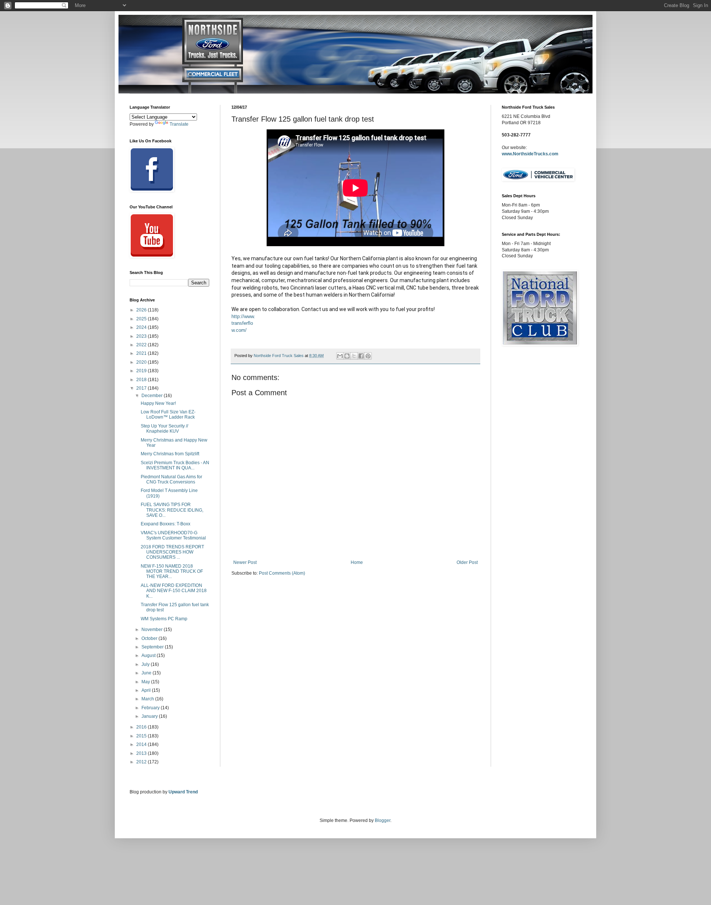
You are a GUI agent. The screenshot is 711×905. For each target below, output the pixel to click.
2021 (142, 353)
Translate (179, 124)
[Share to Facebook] (361, 356)
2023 (142, 336)
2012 (142, 761)
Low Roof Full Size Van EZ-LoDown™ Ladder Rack (168, 414)
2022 (142, 344)
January (150, 716)
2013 (142, 753)
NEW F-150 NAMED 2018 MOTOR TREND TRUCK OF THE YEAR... (172, 571)
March (148, 698)
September (153, 647)
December (152, 395)
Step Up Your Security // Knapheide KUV (164, 428)
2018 (142, 379)
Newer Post (245, 562)
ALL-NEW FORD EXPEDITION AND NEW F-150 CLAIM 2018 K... (174, 591)
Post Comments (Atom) (282, 573)
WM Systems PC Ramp (164, 618)
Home (357, 562)
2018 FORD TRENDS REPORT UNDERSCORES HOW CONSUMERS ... (172, 552)
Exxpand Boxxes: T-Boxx (165, 523)
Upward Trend (183, 792)
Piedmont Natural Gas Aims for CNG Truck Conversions (171, 479)
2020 (142, 362)
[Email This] (340, 356)
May (146, 681)
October (149, 638)
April (146, 690)
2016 (142, 727)
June (147, 673)
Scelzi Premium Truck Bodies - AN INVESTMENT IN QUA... (175, 465)
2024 (142, 327)
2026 (142, 310)
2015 (142, 736)
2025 (142, 318)
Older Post (467, 562)
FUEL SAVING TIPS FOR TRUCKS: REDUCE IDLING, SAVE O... (172, 510)
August (149, 655)
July (146, 664)
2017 (142, 388)
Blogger (382, 820)
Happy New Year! (158, 403)
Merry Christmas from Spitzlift (170, 453)
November (152, 629)
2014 (142, 744)
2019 (142, 370)
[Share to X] (354, 356)
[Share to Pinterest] (368, 356)
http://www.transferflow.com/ (243, 323)
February (151, 707)
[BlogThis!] (347, 356)
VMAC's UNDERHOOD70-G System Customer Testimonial (173, 535)
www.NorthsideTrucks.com (530, 153)
